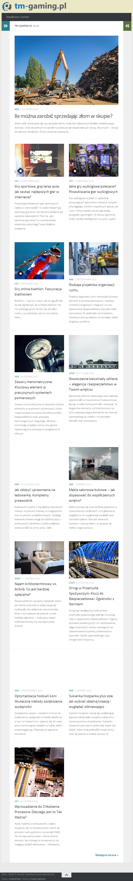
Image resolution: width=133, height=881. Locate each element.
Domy (72, 373)
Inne (17, 109)
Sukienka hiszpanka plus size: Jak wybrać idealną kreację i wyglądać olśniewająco (91, 701)
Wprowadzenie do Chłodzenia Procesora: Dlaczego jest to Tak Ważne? (38, 811)
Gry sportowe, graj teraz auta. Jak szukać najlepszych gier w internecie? (37, 191)
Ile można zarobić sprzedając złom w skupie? (63, 116)
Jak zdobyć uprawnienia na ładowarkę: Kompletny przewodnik (35, 495)
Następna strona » (106, 855)
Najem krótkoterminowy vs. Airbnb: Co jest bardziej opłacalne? (36, 589)
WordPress (16, 879)
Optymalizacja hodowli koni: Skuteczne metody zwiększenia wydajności (38, 701)
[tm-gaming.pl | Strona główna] (35, 6)
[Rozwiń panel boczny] (6, 26)
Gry (17, 181)
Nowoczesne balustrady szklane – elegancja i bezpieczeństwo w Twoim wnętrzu (93, 384)
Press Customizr (38, 879)
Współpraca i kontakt (17, 16)
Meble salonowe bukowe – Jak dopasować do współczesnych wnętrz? (92, 495)
